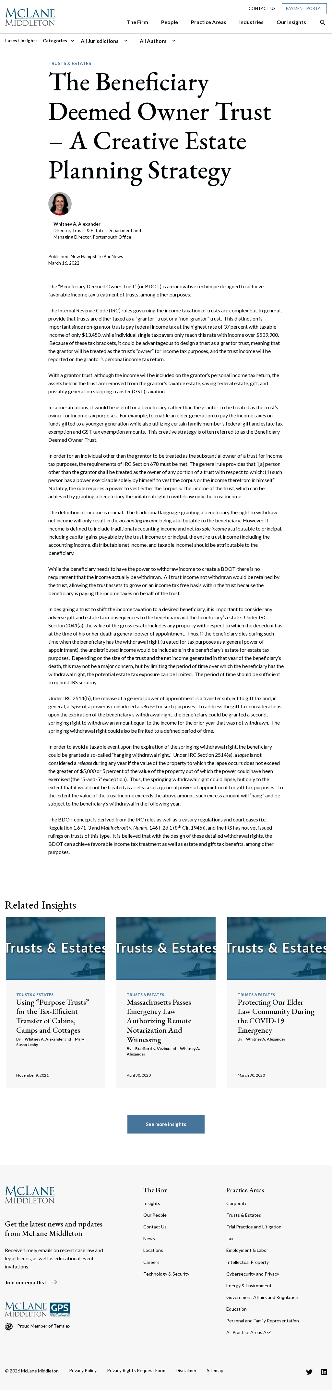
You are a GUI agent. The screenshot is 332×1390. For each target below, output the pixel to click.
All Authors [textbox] (153, 41)
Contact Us (262, 8)
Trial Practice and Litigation (253, 1226)
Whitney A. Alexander (44, 1039)
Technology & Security (166, 1274)
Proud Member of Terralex (43, 1326)
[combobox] (108, 41)
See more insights (166, 1124)
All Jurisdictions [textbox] (100, 41)
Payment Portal (304, 8)
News (149, 1238)
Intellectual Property (247, 1262)
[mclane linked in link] (324, 1372)
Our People (155, 1215)
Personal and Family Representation (262, 1320)
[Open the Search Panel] (320, 23)
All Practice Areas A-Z (248, 1332)
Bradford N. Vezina (152, 1048)
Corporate (236, 1203)
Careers (151, 1262)
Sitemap (215, 1370)
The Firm (155, 1190)
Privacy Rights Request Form (136, 1370)
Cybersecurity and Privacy (252, 1274)
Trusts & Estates (69, 63)
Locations (153, 1250)
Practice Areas (245, 1190)
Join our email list (31, 1282)
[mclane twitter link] (309, 1372)
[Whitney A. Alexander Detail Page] (60, 203)
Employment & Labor (247, 1250)
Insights (151, 1203)
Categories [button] (55, 40)
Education (236, 1309)
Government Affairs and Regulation (262, 1297)
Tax (229, 1238)
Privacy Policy (83, 1370)
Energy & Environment (249, 1285)
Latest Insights (21, 40)
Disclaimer (186, 1370)
